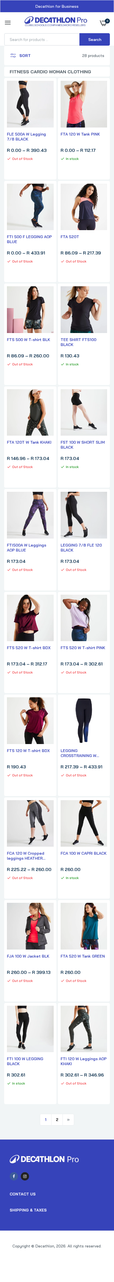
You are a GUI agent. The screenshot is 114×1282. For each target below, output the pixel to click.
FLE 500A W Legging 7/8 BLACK (26, 137)
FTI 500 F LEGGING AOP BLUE (29, 239)
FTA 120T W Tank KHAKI (29, 442)
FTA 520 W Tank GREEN (83, 956)
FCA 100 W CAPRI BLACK (84, 853)
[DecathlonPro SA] (55, 23)
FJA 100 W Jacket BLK (28, 956)
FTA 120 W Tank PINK (80, 134)
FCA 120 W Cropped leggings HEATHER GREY (25, 856)
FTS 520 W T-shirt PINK (83, 647)
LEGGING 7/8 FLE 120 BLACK (81, 548)
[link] (99, 1247)
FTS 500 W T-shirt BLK (28, 339)
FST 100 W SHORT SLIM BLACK (83, 445)
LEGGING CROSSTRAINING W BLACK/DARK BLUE (79, 753)
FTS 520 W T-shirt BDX (29, 647)
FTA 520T (70, 236)
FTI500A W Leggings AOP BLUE (26, 548)
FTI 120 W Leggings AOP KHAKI (84, 1061)
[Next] (68, 1119)
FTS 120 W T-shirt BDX (28, 750)
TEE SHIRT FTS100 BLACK (78, 342)
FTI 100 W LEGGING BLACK (25, 1061)
